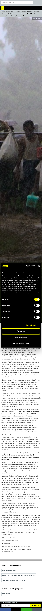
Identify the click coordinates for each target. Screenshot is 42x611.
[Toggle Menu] (38, 8)
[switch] (37, 305)
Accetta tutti (21, 331)
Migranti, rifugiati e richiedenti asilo (19, 575)
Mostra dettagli (31, 325)
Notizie (3, 11)
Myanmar (6, 594)
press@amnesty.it (7, 552)
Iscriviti (35, 605)
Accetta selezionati (21, 337)
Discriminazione (9, 570)
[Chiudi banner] (39, 266)
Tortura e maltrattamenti (13, 580)
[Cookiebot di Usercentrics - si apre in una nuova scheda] (26, 266)
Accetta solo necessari (21, 343)
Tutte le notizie (10, 11)
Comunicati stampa (20, 11)
